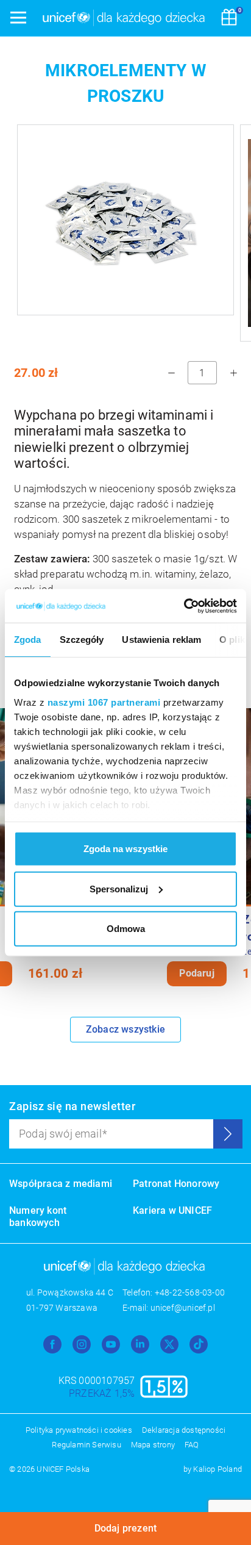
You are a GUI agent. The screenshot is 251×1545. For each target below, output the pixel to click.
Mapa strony (153, 1444)
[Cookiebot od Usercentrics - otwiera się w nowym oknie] (183, 606)
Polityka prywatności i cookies (79, 1430)
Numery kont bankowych (37, 1216)
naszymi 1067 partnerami (104, 702)
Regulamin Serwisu (86, 1444)
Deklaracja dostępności (183, 1430)
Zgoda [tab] (27, 639)
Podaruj (196, 973)
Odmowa (126, 928)
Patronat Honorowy (176, 1183)
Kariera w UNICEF (172, 1210)
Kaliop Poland (217, 1469)
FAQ (192, 1444)
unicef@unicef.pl (182, 1308)
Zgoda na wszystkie (125, 849)
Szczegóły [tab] (82, 639)
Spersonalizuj (119, 888)
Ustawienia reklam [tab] (161, 639)
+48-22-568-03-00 (190, 1292)
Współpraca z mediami (60, 1183)
